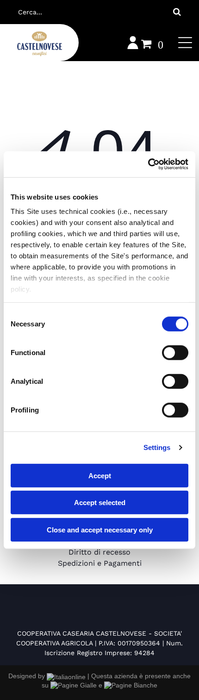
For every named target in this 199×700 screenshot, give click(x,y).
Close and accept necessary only (100, 529)
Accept (99, 475)
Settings (157, 447)
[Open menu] (185, 43)
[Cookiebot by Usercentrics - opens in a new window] (147, 164)
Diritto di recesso (99, 552)
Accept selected (99, 502)
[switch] (175, 352)
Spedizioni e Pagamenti (100, 563)
